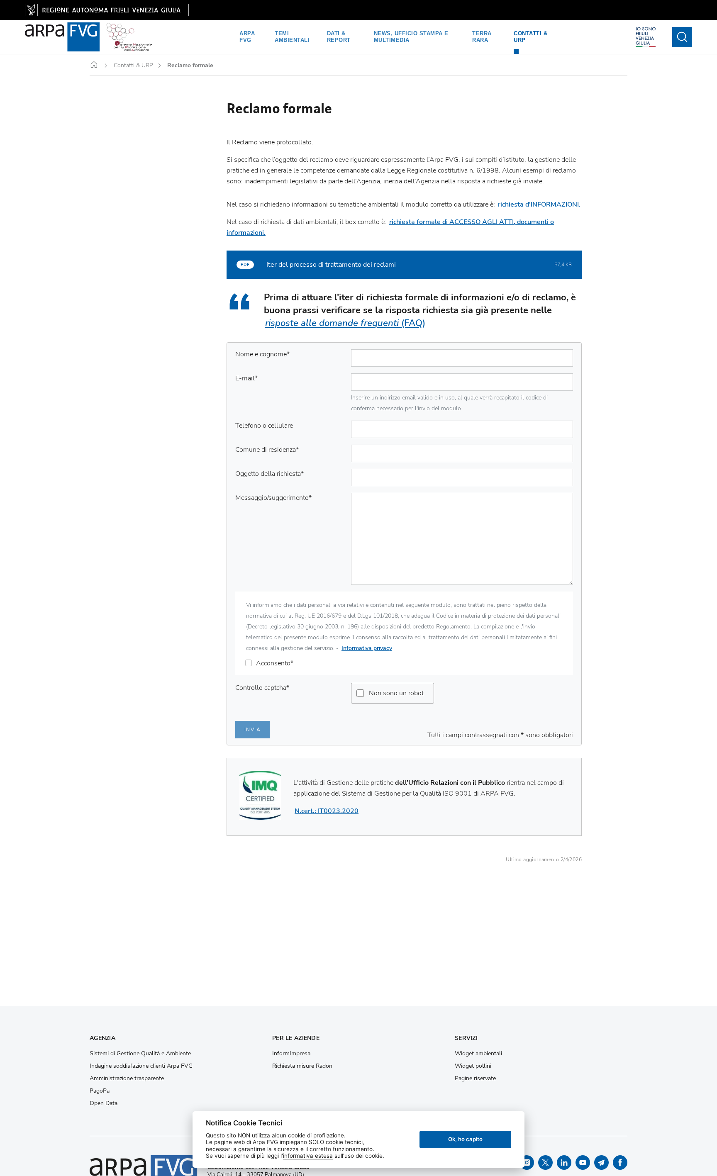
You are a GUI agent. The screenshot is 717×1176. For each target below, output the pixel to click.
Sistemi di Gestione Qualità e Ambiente (140, 1053)
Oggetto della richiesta (269, 473)
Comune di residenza (267, 449)
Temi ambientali (292, 36)
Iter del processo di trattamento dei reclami (331, 264)
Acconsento (274, 663)
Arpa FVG (247, 36)
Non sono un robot (396, 693)
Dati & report (339, 36)
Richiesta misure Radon (302, 1066)
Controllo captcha (262, 687)
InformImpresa (291, 1053)
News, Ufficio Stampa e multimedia (411, 36)
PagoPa (100, 1091)
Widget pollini (473, 1066)
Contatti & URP (530, 36)
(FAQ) (345, 323)
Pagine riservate (475, 1078)
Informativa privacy (366, 648)
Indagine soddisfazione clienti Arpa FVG (141, 1066)
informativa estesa (308, 1155)
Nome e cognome (262, 354)
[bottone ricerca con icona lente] (682, 37)
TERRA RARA (482, 36)
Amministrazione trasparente (127, 1078)
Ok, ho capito (465, 1139)
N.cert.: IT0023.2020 (326, 811)
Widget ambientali (478, 1053)
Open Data (103, 1103)
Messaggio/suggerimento (273, 497)
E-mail (246, 378)
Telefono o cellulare (264, 425)
